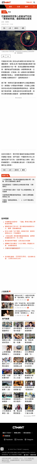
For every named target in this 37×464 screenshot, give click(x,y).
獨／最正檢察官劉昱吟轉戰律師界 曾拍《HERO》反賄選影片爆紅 (18, 412)
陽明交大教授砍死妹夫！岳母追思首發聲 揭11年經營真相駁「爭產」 (6, 341)
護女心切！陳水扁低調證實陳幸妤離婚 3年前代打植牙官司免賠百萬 (7, 364)
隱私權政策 (27, 433)
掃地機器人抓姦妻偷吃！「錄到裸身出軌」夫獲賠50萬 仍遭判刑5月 (18, 353)
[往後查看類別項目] (33, 6)
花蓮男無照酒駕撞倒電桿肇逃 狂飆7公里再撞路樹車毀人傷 (17, 196)
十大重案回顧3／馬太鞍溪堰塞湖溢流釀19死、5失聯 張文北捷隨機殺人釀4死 (18, 180)
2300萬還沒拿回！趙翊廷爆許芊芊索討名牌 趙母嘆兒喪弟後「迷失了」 (6, 412)
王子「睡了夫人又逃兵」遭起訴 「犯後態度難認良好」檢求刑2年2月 (18, 376)
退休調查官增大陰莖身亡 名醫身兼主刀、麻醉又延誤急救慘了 (17, 329)
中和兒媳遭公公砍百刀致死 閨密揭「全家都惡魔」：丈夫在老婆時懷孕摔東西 (29, 364)
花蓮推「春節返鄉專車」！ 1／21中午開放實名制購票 (18, 201)
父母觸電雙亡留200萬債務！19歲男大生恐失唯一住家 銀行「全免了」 (30, 412)
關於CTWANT (7, 433)
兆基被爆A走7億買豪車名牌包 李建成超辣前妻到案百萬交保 (29, 388)
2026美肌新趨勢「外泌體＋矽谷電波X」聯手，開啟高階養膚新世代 (29, 353)
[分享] (2, 449)
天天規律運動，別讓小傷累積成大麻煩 (17, 341)
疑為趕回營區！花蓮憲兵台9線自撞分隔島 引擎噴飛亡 (17, 185)
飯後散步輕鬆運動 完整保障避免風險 (29, 376)
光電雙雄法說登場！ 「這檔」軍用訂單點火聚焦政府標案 (20, 223)
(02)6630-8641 (21, 256)
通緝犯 (16, 28)
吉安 (9, 28)
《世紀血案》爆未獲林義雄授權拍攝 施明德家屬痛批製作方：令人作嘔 (20, 237)
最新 (10, 6)
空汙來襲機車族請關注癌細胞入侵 (29, 400)
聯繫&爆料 (17, 433)
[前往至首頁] (6, 2)
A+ (3, 56)
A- (8, 56)
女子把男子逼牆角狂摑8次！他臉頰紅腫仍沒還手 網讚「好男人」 (7, 329)
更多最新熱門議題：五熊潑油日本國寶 (17, 241)
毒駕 (23, 28)
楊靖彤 (7, 22)
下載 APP (29, 2)
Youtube (20, 439)
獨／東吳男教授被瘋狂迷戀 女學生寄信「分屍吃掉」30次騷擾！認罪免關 (29, 341)
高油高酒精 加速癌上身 (17, 364)
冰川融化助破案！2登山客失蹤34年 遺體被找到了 (7, 388)
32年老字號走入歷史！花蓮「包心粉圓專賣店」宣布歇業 (18, 191)
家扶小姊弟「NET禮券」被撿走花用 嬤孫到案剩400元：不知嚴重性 (20, 232)
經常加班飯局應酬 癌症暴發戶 (18, 388)
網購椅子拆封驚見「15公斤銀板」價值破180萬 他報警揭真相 (19, 244)
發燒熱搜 (7, 436)
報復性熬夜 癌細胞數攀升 (29, 329)
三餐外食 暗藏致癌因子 (12, 248)
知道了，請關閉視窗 (31, 455)
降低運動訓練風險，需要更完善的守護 (6, 400)
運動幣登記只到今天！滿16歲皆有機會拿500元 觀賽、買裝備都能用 (19, 227)
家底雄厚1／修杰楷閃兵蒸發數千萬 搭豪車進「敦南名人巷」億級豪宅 (18, 400)
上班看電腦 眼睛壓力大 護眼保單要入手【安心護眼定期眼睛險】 (6, 353)
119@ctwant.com (14, 258)
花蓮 (4, 28)
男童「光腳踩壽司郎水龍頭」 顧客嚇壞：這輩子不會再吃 (7, 376)
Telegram (30, 439)
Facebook (9, 439)
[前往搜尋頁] (34, 2)
